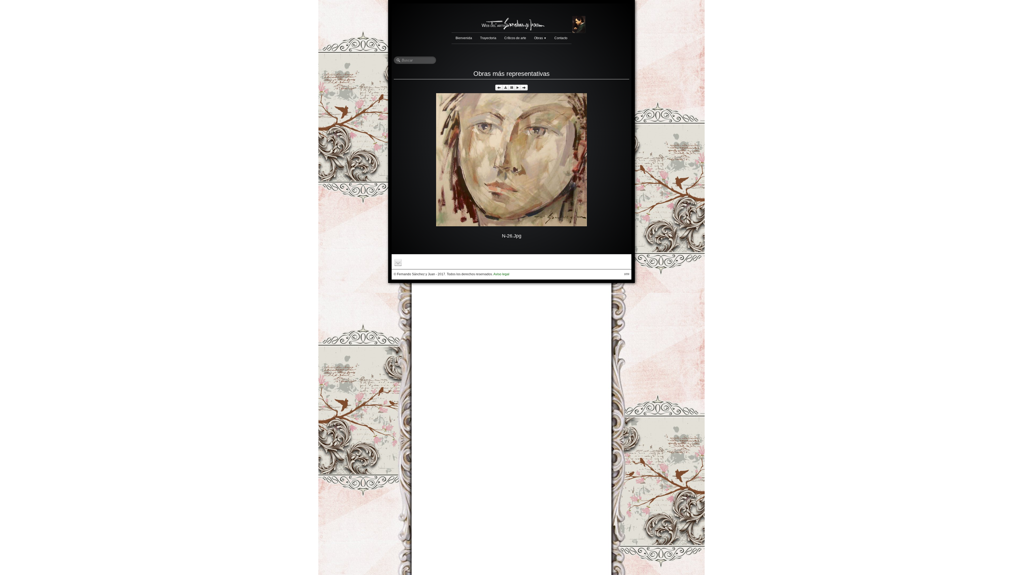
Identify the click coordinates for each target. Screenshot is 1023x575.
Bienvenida (464, 38)
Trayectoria (488, 38)
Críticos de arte (515, 38)
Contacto (560, 38)
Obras (540, 38)
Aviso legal (501, 274)
